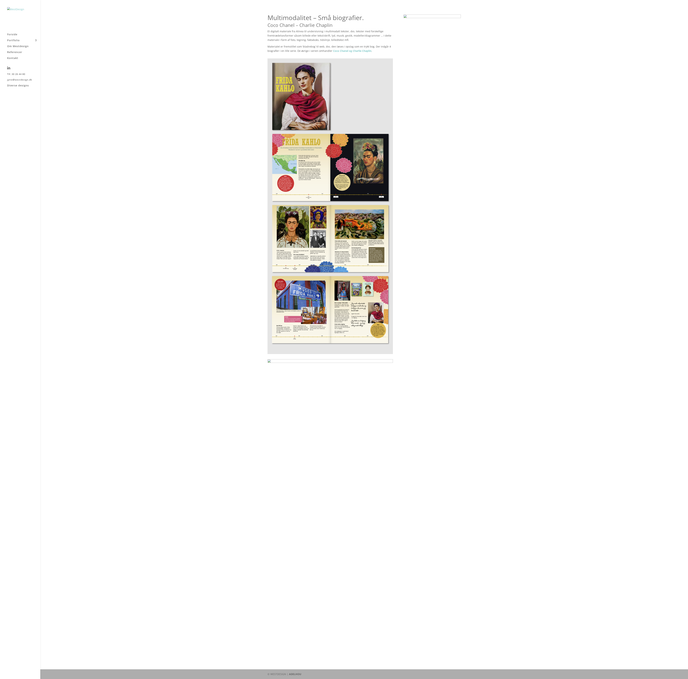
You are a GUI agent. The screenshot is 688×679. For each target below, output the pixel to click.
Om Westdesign (18, 46)
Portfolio (13, 40)
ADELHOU (295, 674)
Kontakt (12, 58)
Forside (12, 34)
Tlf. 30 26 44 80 (16, 74)
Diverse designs (18, 85)
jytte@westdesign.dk (19, 80)
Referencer (14, 52)
